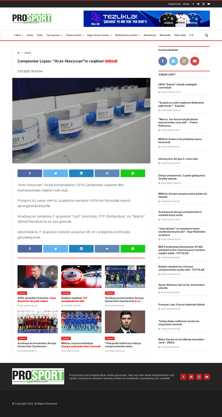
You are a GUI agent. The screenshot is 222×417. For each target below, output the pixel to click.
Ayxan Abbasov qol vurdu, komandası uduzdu (181, 286)
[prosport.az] (32, 19)
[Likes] (193, 4)
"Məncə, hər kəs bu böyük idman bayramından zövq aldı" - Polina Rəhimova (178, 122)
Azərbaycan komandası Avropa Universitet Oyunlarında (124, 299)
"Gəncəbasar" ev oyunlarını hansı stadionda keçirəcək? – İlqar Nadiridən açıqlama (181, 231)
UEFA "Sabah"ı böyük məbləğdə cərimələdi (177, 86)
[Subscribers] (209, 4)
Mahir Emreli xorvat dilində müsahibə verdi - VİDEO (181, 341)
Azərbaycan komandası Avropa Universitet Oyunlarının (37, 345)
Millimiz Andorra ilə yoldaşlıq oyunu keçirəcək (180, 141)
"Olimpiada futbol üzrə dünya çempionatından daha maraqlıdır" (124, 345)
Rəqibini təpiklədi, (74, 299)
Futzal (28, 53)
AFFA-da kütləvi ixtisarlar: (37, 299)
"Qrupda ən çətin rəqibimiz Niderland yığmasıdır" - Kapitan (181, 104)
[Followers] (198, 4)
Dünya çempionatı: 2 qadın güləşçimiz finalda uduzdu (181, 177)
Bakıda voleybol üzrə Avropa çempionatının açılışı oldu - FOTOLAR (181, 268)
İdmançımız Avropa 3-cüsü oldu (178, 159)
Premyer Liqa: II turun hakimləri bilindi (181, 304)
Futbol (22, 293)
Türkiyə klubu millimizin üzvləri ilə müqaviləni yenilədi (178, 323)
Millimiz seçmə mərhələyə (81, 345)
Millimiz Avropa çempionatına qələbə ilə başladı (182, 195)
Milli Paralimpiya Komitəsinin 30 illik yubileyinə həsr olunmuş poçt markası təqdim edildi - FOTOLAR (181, 250)
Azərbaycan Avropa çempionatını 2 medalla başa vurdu (180, 214)
